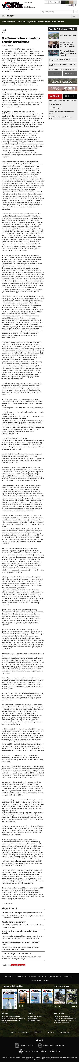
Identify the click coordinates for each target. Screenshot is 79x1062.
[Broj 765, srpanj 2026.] (23, 996)
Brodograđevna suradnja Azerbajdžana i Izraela (20, 932)
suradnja (14, 965)
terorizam (22, 965)
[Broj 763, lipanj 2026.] (47, 996)
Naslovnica (9, 977)
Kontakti (13, 1032)
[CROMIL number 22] (71, 996)
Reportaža (42, 977)
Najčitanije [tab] (55, 96)
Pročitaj (54, 73)
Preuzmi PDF (69, 73)
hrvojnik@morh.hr (37, 1016)
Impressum (37, 1032)
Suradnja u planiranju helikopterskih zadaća (22, 912)
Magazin (17, 22)
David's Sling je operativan (14, 922)
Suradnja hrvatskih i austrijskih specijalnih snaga (21, 943)
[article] (62, 35)
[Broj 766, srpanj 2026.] (9, 998)
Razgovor (32, 977)
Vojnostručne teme (55, 977)
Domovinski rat (35, 980)
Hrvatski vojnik (8, 16)
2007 (23, 22)
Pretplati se (50, 1032)
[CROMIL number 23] (59, 996)
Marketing (25, 1032)
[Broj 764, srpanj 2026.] (35, 996)
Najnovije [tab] (70, 96)
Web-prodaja (64, 1032)
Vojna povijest (69, 977)
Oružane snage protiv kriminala (16, 953)
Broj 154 (30, 22)
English (68, 5)
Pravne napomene (48, 1059)
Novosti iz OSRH (21, 977)
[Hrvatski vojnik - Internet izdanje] (20, 5)
